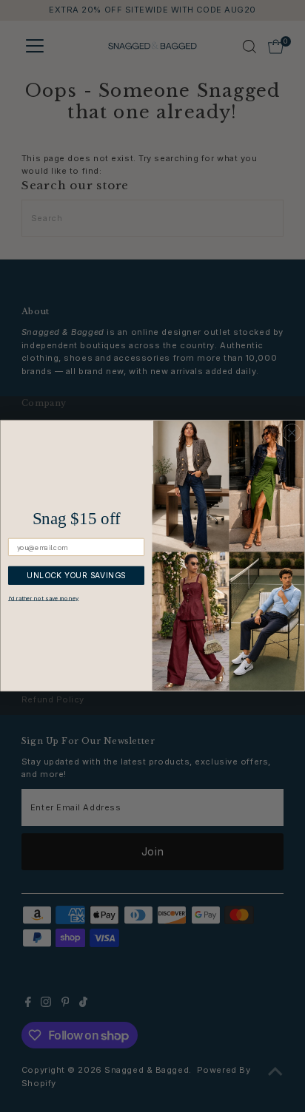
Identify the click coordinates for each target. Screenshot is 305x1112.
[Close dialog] (292, 433)
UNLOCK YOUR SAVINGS (76, 575)
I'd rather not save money (43, 599)
